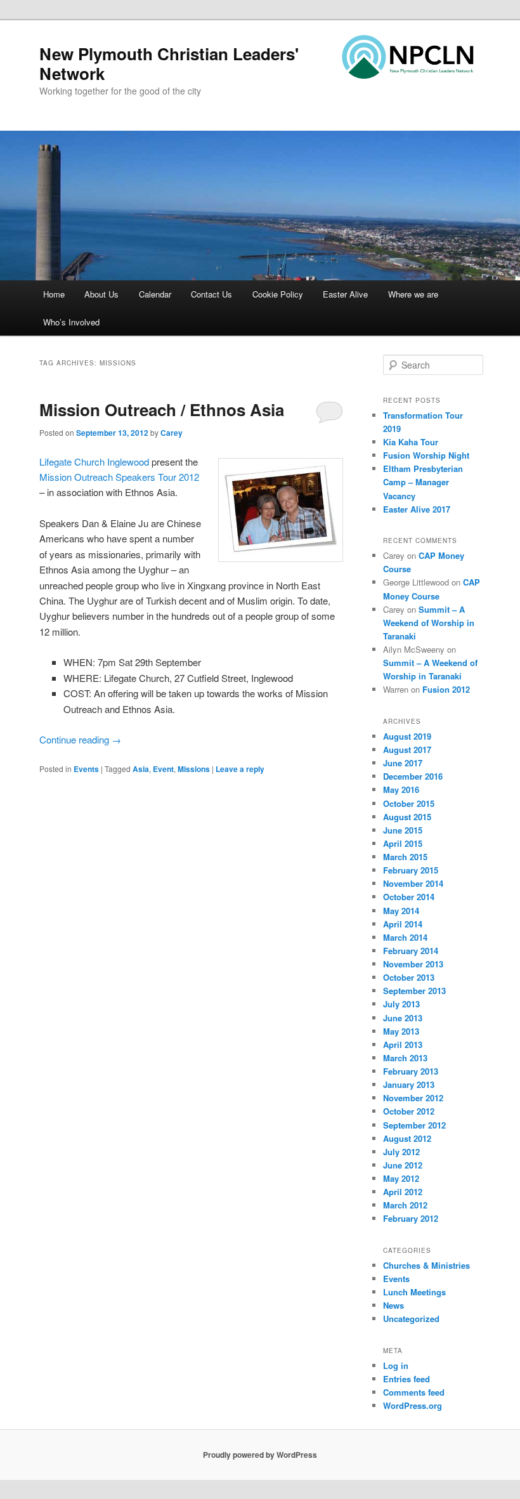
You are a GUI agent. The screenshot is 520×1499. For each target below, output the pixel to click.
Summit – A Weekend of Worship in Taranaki (428, 622)
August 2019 (407, 736)
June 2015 (402, 830)
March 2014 (405, 937)
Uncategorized (411, 1318)
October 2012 (408, 1111)
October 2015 (408, 803)
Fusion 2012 (446, 689)
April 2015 (402, 843)
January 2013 (408, 1084)
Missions (194, 769)
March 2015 (405, 857)
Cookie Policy (277, 294)
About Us (101, 294)
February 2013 (410, 1071)
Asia (141, 769)
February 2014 (410, 951)
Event (163, 769)
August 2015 (407, 817)
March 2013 (405, 1058)
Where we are (413, 294)
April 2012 (402, 1192)
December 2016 (413, 776)
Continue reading (80, 739)
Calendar (155, 294)
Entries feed (406, 1379)
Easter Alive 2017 (416, 509)
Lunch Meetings (414, 1292)
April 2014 (402, 924)
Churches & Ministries (426, 1265)
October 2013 (408, 977)
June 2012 (402, 1165)
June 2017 (402, 763)
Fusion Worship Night (426, 455)
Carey (171, 432)
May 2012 (401, 1178)
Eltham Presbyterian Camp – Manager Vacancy (423, 481)
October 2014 (408, 897)
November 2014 (413, 883)
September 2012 (414, 1125)
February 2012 (410, 1218)
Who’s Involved (71, 322)
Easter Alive (345, 294)
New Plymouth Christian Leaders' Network (169, 63)
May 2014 (401, 911)
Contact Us (211, 294)
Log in (395, 1365)
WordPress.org (412, 1405)
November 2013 (413, 964)
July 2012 (401, 1152)
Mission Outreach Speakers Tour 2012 (119, 476)
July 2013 (401, 1004)
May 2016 (401, 789)
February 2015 (410, 870)
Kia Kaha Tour (410, 442)
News (393, 1305)
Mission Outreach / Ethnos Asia (161, 409)
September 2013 (414, 991)
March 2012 (405, 1205)
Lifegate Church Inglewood (94, 461)
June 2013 (402, 1018)
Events (86, 769)
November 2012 (413, 1098)
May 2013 (401, 1031)
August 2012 (407, 1138)
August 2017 (407, 749)
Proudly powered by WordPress (260, 1454)
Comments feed (414, 1392)
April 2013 (402, 1044)
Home (54, 294)
